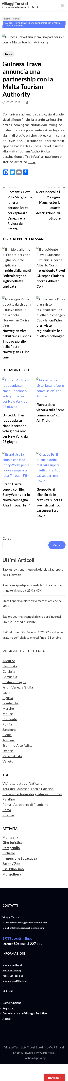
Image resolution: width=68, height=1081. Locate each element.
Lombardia (10, 703)
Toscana (8, 740)
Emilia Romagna (14, 682)
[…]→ (31, 162)
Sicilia (7, 735)
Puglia (7, 724)
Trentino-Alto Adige (17, 745)
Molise (7, 714)
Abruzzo (8, 661)
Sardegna (9, 729)
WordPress (46, 1052)
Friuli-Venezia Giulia (17, 687)
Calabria (8, 671)
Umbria (8, 751)
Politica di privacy (34, 1058)
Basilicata (9, 666)
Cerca (6, 538)
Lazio (6, 692)
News (8, 54)
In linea (17, 938)
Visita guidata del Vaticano (22, 783)
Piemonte (9, 719)
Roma (6, 810)
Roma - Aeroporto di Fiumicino (25, 804)
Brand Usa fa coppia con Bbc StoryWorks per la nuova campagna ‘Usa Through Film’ (16, 494)
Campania (9, 677)
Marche (8, 708)
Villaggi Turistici (15, 3)
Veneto (7, 761)
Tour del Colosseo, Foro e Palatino (28, 789)
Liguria (7, 698)
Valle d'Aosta (12, 756)
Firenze (8, 815)
